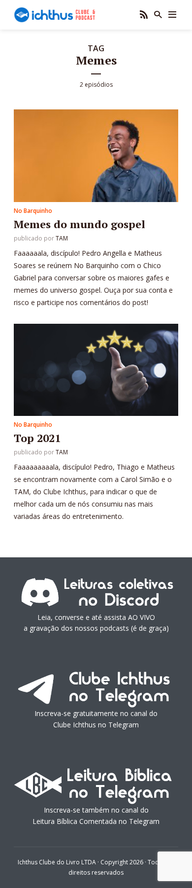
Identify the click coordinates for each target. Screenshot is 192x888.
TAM (62, 238)
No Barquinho (33, 210)
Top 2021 (37, 438)
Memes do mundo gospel (79, 224)
